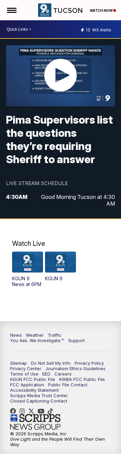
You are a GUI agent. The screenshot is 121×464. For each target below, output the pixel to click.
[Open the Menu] (11, 10)
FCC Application (27, 384)
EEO (46, 374)
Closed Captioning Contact (38, 401)
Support (76, 340)
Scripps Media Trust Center (39, 395)
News (16, 335)
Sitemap (18, 363)
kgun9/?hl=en (23, 411)
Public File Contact (67, 384)
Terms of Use (24, 374)
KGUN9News (14, 411)
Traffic (55, 335)
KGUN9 (33, 411)
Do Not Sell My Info (51, 363)
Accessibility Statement (34, 390)
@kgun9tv (52, 411)
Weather (35, 335)
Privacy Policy (89, 363)
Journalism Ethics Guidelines (75, 368)
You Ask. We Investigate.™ (37, 340)
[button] (27, 269)
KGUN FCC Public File (32, 379)
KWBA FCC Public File (82, 379)
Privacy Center (25, 368)
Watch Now (101, 10)
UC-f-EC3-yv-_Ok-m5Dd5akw (43, 411)
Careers (63, 374)
